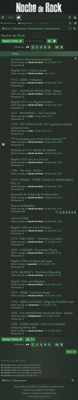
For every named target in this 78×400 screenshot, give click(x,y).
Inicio (11, 17)
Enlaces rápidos (3, 18)
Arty (32, 390)
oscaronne (33, 305)
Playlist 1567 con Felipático (28, 281)
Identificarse (9, 23)
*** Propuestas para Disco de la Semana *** (38, 139)
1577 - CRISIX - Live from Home (30, 292)
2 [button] (37, 47)
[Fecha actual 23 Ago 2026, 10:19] (70, 29)
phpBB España (50, 393)
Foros (19, 18)
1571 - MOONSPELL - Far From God (33, 113)
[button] (27, 47)
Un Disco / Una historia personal (31, 59)
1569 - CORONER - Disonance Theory (34, 250)
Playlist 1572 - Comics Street (28, 70)
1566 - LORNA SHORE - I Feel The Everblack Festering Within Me (38, 325)
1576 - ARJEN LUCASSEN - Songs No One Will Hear (42, 302)
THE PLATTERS (20, 218)
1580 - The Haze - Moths (26, 170)
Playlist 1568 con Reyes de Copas (31, 261)
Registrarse (27, 23)
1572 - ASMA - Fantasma (26, 79)
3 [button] (41, 47)
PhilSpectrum (34, 316)
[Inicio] (39, 7)
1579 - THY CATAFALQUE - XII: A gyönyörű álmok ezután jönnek (41, 125)
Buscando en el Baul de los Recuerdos (34, 194)
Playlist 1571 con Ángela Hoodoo (31, 102)
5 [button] (49, 47)
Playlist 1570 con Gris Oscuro (29, 159)
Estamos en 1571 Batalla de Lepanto (33, 150)
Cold (30, 116)
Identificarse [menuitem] (70, 18)
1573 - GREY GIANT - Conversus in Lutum (36, 238)
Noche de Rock (13, 35)
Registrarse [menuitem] (76, 18)
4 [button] (45, 47)
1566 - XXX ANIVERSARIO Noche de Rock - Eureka (42, 313)
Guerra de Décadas (23, 205)
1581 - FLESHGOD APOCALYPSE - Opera (36, 91)
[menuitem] (74, 29)
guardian (32, 264)
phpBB (31, 387)
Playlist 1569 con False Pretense (31, 227)
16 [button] (56, 47)
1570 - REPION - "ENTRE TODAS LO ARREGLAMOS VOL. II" (42, 181)
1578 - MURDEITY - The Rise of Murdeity (36, 272)
